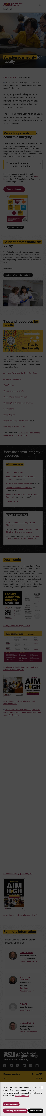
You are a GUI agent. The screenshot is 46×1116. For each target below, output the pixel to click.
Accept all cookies (11, 1104)
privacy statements (22, 1096)
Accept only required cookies (15, 1111)
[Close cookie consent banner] (41, 1087)
